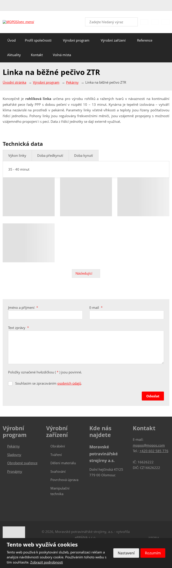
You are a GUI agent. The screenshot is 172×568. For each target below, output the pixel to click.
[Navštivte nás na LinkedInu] (161, 5)
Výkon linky (17, 155)
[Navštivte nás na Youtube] (167, 5)
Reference (144, 40)
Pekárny (13, 446)
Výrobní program (76, 40)
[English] (155, 22)
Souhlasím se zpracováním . (48, 383)
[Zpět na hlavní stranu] (25, 22)
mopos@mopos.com (149, 445)
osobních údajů (69, 383)
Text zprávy (18, 327)
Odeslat (152, 396)
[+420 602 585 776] (6, 5)
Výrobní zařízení (113, 40)
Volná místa (62, 55)
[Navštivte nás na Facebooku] (155, 5)
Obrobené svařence (22, 463)
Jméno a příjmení (23, 307)
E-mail (96, 307)
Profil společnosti (38, 40)
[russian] (165, 22)
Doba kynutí (83, 155)
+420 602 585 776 (154, 451)
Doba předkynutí (50, 155)
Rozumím (153, 553)
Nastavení (126, 553)
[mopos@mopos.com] (11, 5)
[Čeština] (144, 22)
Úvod (11, 40)
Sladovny (14, 454)
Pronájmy (14, 471)
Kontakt (37, 55)
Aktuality (14, 55)
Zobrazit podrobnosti (46, 562)
